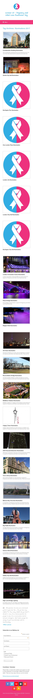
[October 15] (16, 7)
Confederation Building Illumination (13, 50)
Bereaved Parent (9, 657)
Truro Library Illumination (10, 475)
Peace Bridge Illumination (10, 300)
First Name (6, 641)
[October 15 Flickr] (21, 684)
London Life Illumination (9, 180)
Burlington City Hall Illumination (12, 249)
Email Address (16, 635)
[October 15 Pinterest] (25, 684)
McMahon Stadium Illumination (11, 400)
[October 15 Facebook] (8, 684)
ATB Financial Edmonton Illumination (13, 450)
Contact (16, 694)
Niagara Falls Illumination (10, 325)
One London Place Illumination (11, 145)
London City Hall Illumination (11, 214)
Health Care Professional (11, 655)
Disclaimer (27, 693)
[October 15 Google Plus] (16, 684)
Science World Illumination (10, 550)
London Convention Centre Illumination (14, 274)
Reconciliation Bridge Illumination (12, 375)
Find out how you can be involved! (11, 676)
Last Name (6, 646)
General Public (8, 653)
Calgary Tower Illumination (10, 425)
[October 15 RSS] (19, 688)
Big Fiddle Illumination (9, 525)
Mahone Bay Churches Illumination (12, 500)
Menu (6, 22)
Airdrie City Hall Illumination (11, 75)
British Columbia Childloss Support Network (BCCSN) (14, 693)
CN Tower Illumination (9, 350)
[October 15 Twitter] (12, 684)
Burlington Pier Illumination (10, 110)
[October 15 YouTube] (14, 688)
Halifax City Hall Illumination (11, 575)
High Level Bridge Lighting (10, 600)
